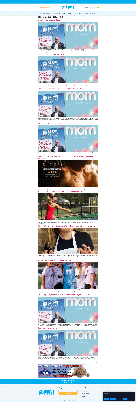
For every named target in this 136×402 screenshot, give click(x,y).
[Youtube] (49, 7)
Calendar (71, 1)
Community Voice (62, 13)
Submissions (83, 1)
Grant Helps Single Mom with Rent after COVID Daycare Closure (63, 295)
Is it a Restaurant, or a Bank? (49, 20)
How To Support (63, 1)
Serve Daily (51, 1)
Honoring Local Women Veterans (51, 54)
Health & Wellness (78, 13)
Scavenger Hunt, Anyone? (48, 328)
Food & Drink (70, 13)
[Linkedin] (45, 7)
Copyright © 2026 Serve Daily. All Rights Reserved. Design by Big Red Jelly (68, 400)
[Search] (98, 7)
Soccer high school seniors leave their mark (55, 260)
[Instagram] (43, 7)
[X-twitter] (47, 7)
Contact (77, 1)
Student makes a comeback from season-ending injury (60, 191)
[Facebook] (41, 7)
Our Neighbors (93, 13)
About (56, 1)
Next (96, 362)
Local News (86, 13)
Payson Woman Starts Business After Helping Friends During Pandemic (66, 226)
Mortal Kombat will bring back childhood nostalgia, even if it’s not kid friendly (65, 157)
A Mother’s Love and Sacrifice (50, 123)
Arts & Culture (55, 13)
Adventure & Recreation (45, 13)
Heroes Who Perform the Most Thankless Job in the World (61, 89)
